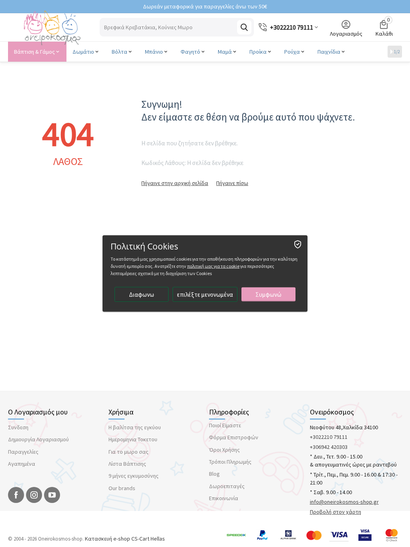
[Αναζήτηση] (244, 27)
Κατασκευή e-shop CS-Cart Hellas (125, 538)
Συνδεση (18, 427)
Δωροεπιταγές (227, 486)
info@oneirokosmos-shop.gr (344, 501)
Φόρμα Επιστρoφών (233, 437)
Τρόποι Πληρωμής (230, 461)
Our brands (122, 488)
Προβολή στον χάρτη (335, 511)
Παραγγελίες (23, 451)
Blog (214, 473)
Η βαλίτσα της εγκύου (135, 427)
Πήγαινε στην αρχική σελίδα (174, 183)
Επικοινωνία (223, 498)
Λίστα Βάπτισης (127, 463)
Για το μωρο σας (129, 451)
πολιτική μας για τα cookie (213, 266)
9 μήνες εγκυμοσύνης (134, 475)
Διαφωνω (141, 294)
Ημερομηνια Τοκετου (133, 439)
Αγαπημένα (21, 463)
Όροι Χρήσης (224, 449)
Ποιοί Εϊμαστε (225, 425)
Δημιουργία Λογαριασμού (38, 439)
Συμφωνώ (268, 294)
